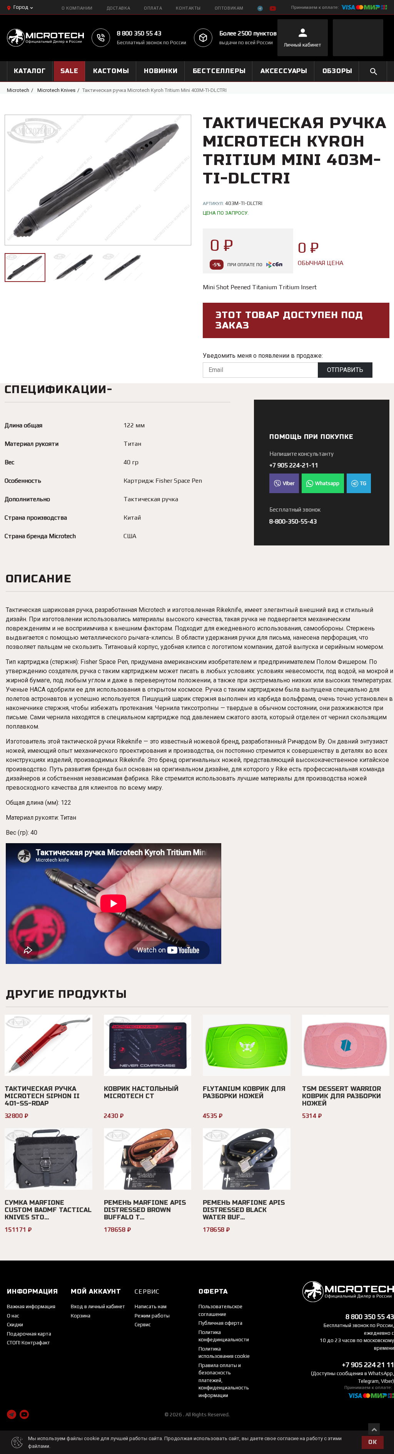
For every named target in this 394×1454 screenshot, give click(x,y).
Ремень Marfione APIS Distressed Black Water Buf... (244, 1210)
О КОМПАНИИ (77, 8)
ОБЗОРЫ (337, 71)
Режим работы (152, 1316)
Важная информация (31, 1306)
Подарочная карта (29, 1334)
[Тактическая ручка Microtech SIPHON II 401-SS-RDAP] (48, 1045)
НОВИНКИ (161, 71)
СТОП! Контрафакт (28, 1343)
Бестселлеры (219, 71)
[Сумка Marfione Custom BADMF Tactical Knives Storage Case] (48, 1158)
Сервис (143, 1324)
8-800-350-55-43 (293, 521)
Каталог (30, 71)
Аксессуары (283, 71)
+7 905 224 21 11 (368, 1365)
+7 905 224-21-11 (293, 465)
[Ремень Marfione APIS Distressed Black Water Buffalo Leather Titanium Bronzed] (246, 1158)
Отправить (345, 370)
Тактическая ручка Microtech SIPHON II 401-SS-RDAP (42, 1096)
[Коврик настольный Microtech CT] (148, 1045)
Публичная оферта (220, 1323)
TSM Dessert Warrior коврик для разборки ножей (341, 1096)
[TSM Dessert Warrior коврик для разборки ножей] (346, 1045)
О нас (13, 1316)
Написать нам (151, 1306)
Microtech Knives (56, 90)
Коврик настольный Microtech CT (141, 1092)
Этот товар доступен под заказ (289, 320)
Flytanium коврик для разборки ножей (244, 1092)
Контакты (188, 8)
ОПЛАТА (153, 8)
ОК (372, 1442)
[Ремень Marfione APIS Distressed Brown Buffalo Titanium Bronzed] (148, 1158)
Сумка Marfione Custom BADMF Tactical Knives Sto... (48, 1210)
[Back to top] (374, 1429)
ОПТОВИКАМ (229, 8)
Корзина (80, 1316)
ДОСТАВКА (118, 8)
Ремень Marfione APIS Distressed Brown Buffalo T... (145, 1210)
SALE (69, 71)
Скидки (15, 1324)
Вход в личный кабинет (98, 1306)
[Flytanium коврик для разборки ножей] (246, 1045)
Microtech (18, 90)
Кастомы (111, 71)
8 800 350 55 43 (139, 33)
